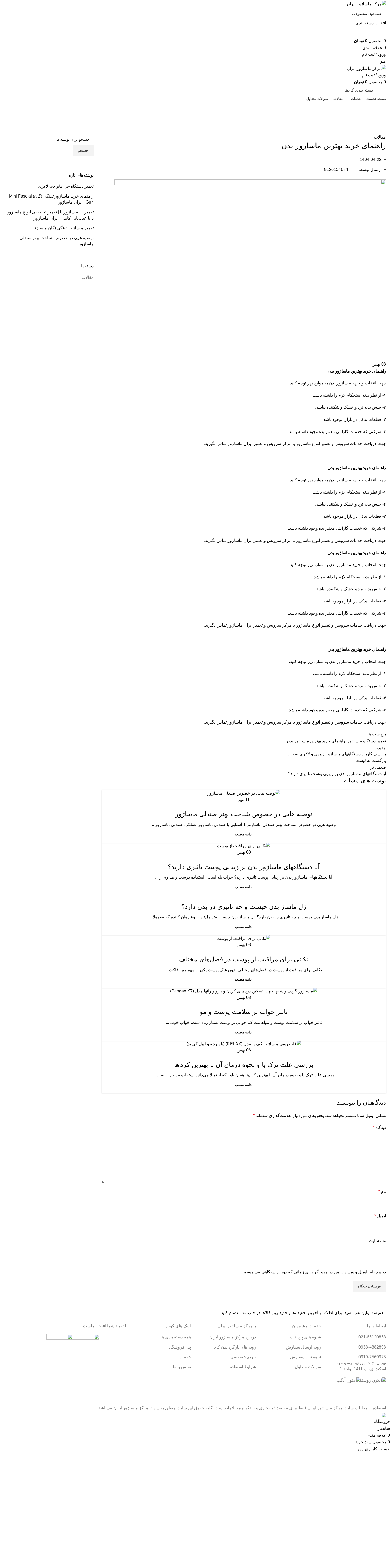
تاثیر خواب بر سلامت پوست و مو (244, 1011)
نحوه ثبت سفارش (305, 1357)
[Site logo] (366, 3)
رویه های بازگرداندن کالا (235, 1347)
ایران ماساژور (240, 443)
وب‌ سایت (377, 1240)
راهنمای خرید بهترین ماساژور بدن (316, 741)
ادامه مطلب (244, 834)
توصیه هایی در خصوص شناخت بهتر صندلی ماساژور (243, 814)
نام (382, 1191)
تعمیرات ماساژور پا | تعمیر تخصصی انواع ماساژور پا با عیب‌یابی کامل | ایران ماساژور (50, 215)
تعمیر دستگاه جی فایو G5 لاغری (66, 186)
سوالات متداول (308, 1366)
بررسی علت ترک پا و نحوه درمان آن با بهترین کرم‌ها (243, 1064)
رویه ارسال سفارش (303, 1347)
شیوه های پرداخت (305, 1337)
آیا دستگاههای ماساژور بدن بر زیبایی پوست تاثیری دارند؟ (244, 866)
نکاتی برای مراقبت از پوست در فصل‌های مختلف (243, 959)
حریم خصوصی (243, 1357)
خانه (383, 130)
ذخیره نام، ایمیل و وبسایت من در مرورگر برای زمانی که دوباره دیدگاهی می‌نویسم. (314, 1272)
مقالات (372, 130)
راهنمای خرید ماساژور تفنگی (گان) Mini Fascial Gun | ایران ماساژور (51, 199)
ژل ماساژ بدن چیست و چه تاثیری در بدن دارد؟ (243, 906)
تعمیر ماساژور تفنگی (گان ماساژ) (64, 228)
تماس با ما (195, 108)
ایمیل (380, 1216)
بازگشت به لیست (370, 760)
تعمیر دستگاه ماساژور (366, 741)
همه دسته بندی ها (176, 1337)
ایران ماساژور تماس (234, 540)
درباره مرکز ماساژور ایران (232, 1337)
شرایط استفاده (243, 1366)
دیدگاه (379, 1127)
